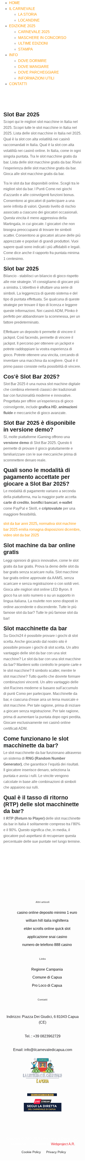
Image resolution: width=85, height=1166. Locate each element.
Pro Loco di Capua (47, 985)
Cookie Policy (31, 1152)
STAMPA (25, 49)
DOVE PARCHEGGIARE (38, 72)
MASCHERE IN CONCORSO (42, 38)
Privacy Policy (56, 1152)
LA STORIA (27, 14)
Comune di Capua (47, 977)
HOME (14, 3)
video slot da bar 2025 (21, 535)
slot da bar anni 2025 (20, 523)
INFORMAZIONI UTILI (36, 78)
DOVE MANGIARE (33, 67)
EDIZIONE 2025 (22, 26)
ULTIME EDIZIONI (33, 43)
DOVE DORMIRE (32, 61)
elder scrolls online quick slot (47, 929)
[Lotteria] (42, 1070)
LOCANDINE (29, 20)
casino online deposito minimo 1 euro (47, 912)
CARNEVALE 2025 (34, 32)
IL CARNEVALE (22, 9)
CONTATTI (18, 84)
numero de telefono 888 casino (47, 945)
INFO (13, 55)
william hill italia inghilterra (47, 920)
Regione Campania (47, 969)
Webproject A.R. (63, 1144)
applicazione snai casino (47, 937)
